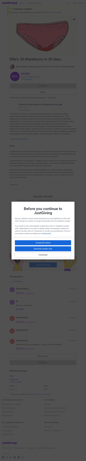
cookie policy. (46, 234)
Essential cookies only (43, 249)
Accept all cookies (43, 243)
